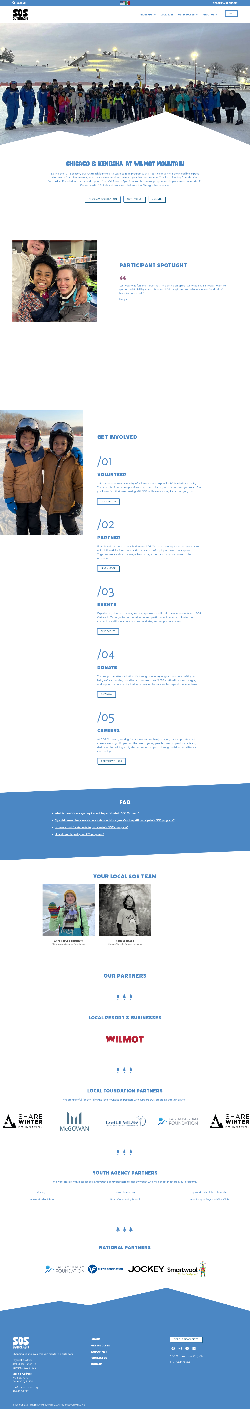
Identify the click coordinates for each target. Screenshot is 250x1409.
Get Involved (100, 1345)
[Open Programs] (154, 15)
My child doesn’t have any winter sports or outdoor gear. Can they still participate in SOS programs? (114, 820)
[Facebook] (173, 1348)
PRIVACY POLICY (42, 1405)
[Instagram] (180, 1348)
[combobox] (46, 2)
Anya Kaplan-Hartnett (68, 941)
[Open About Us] (216, 15)
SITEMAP (55, 1405)
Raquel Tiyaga (125, 941)
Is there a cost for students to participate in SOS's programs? (91, 827)
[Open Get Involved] (196, 15)
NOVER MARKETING (76, 1405)
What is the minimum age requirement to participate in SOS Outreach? (97, 813)
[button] (125, 813)
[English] (122, 3)
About (96, 1339)
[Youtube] (187, 1348)
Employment (100, 1352)
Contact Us (99, 1358)
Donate (96, 1364)
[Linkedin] (194, 1348)
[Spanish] (127, 3)
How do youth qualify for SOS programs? (79, 834)
